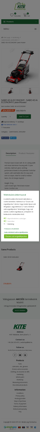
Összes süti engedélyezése (16, 236)
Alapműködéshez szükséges (16, 218)
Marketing (10, 224)
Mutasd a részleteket (12, 229)
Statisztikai (10, 221)
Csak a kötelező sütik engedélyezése (16, 232)
